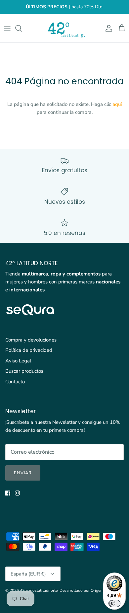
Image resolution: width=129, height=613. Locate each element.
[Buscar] (22, 28)
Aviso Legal (18, 360)
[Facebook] (7, 493)
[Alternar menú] (7, 28)
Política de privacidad (28, 350)
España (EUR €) (28, 574)
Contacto (15, 381)
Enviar (23, 473)
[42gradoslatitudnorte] (64, 28)
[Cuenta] (107, 28)
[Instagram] (17, 493)
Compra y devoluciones (31, 340)
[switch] (114, 603)
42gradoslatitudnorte (39, 590)
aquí (117, 104)
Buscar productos (24, 371)
